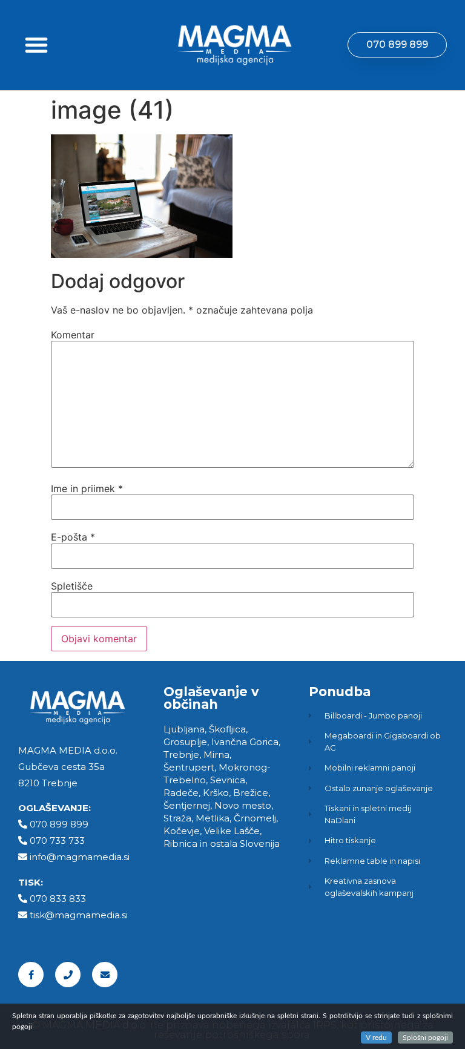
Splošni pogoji (425, 1037)
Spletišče (72, 586)
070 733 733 (57, 840)
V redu (376, 1037)
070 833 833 (58, 898)
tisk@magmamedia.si (79, 915)
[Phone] (68, 974)
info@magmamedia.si (80, 857)
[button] (36, 45)
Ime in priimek (87, 488)
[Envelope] (104, 974)
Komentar (72, 335)
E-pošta (73, 537)
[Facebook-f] (31, 974)
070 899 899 (59, 824)
